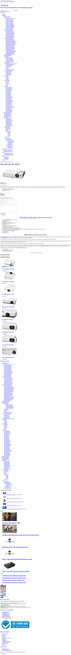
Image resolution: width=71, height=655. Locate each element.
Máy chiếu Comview (9, 89)
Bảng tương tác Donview (10, 32)
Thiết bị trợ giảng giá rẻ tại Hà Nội (11, 63)
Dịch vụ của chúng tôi (4, 631)
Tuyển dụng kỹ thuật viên (6, 649)
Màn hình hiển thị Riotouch (10, 53)
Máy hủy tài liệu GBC (9, 23)
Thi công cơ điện (4, 643)
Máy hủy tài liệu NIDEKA (10, 25)
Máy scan (7, 136)
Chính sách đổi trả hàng (6, 615)
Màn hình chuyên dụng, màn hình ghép (8, 418)
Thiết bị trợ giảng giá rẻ (9, 404)
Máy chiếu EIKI (8, 102)
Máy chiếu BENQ (9, 99)
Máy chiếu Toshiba (9, 111)
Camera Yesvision (9, 71)
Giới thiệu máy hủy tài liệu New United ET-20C (14, 575)
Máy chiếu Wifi (8, 93)
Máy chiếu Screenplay (9, 97)
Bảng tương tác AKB (9, 30)
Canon (7, 475)
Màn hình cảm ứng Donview (10, 42)
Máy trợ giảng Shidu (9, 59)
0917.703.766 (5, 1)
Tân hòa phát (24, 247)
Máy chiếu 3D (8, 91)
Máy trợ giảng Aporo (9, 57)
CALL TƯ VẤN (3, 653)
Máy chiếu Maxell (9, 103)
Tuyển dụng (6, 159)
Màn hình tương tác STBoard (8, 387)
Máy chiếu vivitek (9, 105)
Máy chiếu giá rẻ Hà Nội (8, 112)
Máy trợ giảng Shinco (9, 58)
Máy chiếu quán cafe (7, 115)
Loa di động (8, 66)
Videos (3, 634)
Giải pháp (3, 148)
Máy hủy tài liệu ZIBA (9, 28)
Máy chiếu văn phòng (7, 113)
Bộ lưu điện (6, 470)
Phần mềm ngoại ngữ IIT (8, 151)
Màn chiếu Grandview (9, 124)
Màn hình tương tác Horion (8, 390)
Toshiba (9, 132)
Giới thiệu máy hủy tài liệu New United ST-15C (14, 578)
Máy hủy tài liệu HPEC (9, 24)
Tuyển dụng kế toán (5, 648)
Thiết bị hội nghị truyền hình (8, 70)
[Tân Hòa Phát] (4, 5)
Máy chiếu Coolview (9, 100)
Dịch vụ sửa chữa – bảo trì (8, 154)
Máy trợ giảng (6, 56)
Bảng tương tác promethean (10, 36)
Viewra (7, 84)
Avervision (8, 83)
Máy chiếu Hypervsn (7, 444)
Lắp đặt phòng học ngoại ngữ (8, 153)
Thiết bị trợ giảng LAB (9, 408)
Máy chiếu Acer (8, 98)
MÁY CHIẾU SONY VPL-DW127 (28, 217)
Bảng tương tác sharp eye (8, 380)
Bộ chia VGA (10, 147)
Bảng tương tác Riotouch (8, 381)
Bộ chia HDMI (10, 146)
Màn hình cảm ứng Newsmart (10, 50)
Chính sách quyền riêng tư (6, 613)
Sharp (7, 76)
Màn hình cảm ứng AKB (10, 39)
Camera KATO (8, 72)
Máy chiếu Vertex (9, 88)
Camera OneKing (7, 417)
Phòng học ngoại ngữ (7, 16)
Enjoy (7, 85)
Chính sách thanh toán (5, 614)
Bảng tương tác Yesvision (10, 31)
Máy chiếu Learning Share (10, 107)
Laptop (7, 130)
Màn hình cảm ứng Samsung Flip (11, 51)
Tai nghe (7, 68)
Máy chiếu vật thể (7, 80)
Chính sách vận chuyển (5, 616)
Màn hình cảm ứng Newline (8, 394)
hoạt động (3, 640)
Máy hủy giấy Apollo (9, 22)
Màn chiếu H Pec (8, 122)
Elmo (7, 82)
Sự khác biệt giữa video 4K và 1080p (11, 522)
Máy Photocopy (8, 131)
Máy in (7, 129)
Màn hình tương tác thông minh (9, 38)
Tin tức (3, 155)
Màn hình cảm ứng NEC (10, 46)
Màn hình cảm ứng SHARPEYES (11, 41)
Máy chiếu (5, 86)
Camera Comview (9, 73)
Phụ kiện (5, 137)
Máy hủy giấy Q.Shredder (10, 27)
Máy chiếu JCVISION (7, 445)
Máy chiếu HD (8, 92)
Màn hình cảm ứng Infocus (10, 47)
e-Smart (7, 78)
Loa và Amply (8, 67)
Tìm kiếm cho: (2, 10)
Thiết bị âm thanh (7, 62)
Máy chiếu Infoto (8, 104)
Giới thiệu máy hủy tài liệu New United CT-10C (14, 582)
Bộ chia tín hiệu (8, 145)
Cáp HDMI (10, 142)
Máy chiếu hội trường (7, 114)
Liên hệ (3, 160)
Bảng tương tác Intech (9, 37)
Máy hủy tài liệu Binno (7, 367)
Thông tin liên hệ (5, 612)
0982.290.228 (12, 1)
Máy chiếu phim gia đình (8, 116)
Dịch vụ (3, 152)
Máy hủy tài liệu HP (7, 374)
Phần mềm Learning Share (8, 150)
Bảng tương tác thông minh (8, 29)
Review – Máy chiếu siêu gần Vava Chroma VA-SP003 (15, 571)
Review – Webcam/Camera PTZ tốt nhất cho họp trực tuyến (17, 559)
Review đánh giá (6, 158)
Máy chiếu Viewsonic (9, 106)
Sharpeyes (7, 81)
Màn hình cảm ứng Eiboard (10, 48)
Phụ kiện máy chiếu (9, 140)
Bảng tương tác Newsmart (10, 35)
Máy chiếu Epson (9, 87)
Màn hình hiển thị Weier (8, 400)
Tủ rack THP (8, 138)
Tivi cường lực (6, 75)
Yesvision (5, 424)
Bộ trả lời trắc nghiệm (7, 55)
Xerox (9, 135)
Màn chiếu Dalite (7, 463)
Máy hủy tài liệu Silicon (9, 21)
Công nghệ (6, 157)
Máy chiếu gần (6, 438)
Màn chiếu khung (9, 125)
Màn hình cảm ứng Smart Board (11, 43)
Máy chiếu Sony (8, 108)
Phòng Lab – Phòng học (8, 149)
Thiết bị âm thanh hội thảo (10, 69)
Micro (5, 410)
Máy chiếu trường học (5, 457)
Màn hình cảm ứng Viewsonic (10, 45)
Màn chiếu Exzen (7, 462)
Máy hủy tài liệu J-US (9, 19)
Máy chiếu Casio (6, 451)
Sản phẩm (3, 15)
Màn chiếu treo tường (9, 120)
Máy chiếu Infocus (9, 96)
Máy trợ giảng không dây (10, 60)
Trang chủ (1, 161)
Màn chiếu (5, 117)
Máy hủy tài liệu (6, 17)
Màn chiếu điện (8, 119)
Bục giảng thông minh (5, 401)
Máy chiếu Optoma (7, 431)
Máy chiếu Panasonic (9, 109)
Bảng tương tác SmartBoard (10, 33)
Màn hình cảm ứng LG (9, 49)
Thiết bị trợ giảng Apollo (10, 61)
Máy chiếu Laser (8, 90)
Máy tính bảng (8, 128)
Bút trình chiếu (10, 144)
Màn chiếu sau (8, 126)
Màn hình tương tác (9, 139)
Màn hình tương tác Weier (10, 40)
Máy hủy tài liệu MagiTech (10, 26)
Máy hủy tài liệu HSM (9, 20)
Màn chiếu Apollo (9, 123)
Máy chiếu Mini (6, 437)
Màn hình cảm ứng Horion (10, 44)
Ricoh (9, 133)
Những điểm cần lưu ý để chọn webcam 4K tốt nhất (15, 547)
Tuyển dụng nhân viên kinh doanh (7, 650)
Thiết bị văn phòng (7, 127)
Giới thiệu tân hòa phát (5, 611)
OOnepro (7, 77)
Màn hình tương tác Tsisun (10, 52)
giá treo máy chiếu (9, 485)
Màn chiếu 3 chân (9, 118)
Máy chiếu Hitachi (9, 110)
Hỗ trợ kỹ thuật (6, 156)
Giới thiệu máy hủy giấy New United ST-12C (13, 580)
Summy (7, 79)
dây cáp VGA (10, 143)
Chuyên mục (4, 635)
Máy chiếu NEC (8, 95)
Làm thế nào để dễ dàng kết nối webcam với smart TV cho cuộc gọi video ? (20, 535)
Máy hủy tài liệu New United (10, 18)
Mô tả (3, 215)
